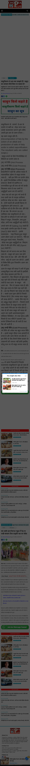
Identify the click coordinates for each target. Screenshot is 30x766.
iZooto (26, 391)
